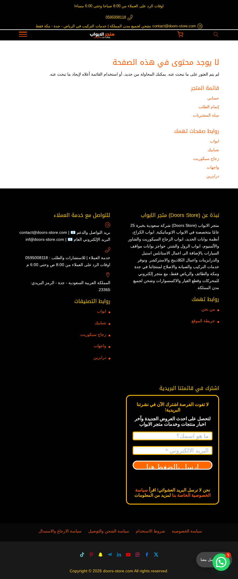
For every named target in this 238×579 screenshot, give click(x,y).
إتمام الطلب (209, 106)
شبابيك (213, 149)
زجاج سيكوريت (206, 158)
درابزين (212, 176)
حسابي (213, 98)
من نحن (208, 309)
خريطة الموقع (203, 320)
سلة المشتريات (206, 115)
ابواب (214, 141)
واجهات (213, 167)
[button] (221, 562)
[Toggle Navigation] (23, 35)
